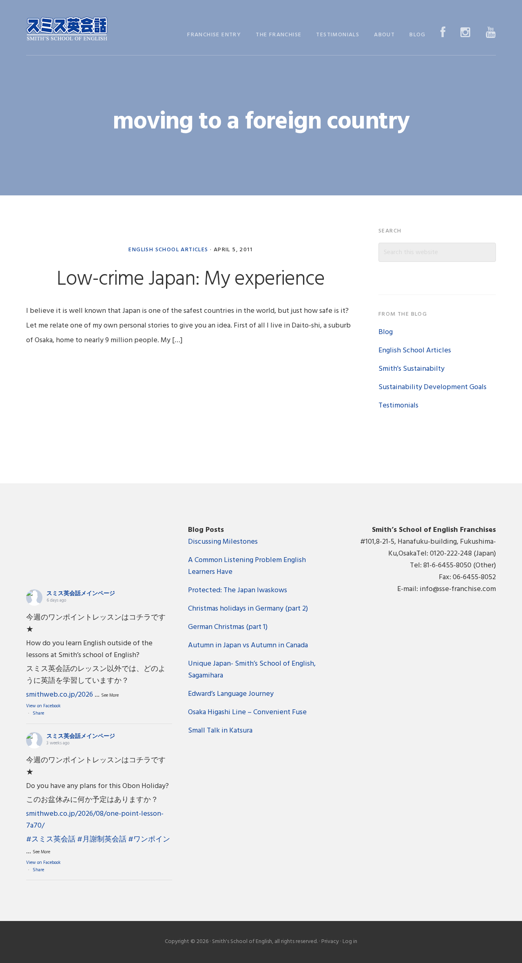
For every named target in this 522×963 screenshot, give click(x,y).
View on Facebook (43, 706)
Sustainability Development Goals (432, 387)
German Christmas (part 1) (228, 627)
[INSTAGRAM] (465, 33)
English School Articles (168, 250)
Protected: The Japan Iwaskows (237, 590)
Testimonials (398, 406)
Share (38, 713)
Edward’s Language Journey (231, 694)
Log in (350, 941)
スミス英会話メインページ (80, 593)
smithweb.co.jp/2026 (59, 695)
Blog (385, 332)
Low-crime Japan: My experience (191, 279)
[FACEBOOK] (443, 33)
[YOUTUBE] (491, 33)
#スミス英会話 (50, 840)
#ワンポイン (149, 840)
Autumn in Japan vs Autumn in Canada (248, 645)
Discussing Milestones (223, 542)
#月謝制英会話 (101, 840)
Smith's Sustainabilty (411, 369)
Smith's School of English (67, 29)
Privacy (330, 941)
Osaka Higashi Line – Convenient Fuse (247, 712)
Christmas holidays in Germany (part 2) (248, 609)
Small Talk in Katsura (220, 731)
